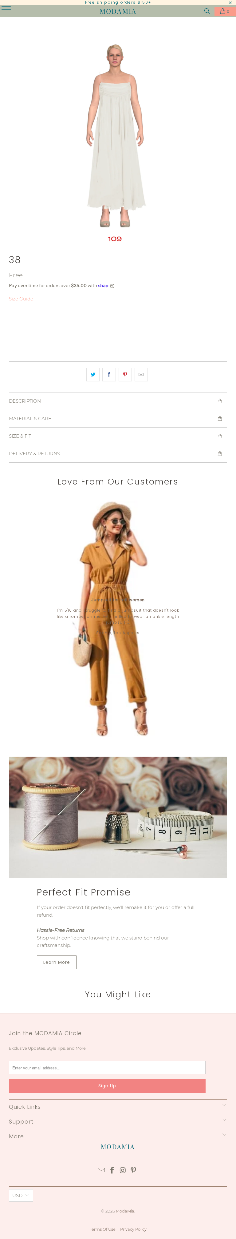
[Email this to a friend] (141, 374)
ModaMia (118, 11)
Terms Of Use (103, 1229)
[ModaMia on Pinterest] (133, 1171)
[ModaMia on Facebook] (112, 1171)
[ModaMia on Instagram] (123, 1171)
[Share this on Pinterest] (125, 374)
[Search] (207, 11)
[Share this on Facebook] (109, 374)
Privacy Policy (133, 1229)
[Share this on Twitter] (93, 374)
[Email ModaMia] (101, 1171)
